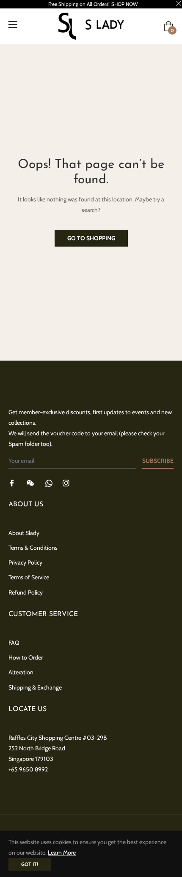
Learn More (62, 852)
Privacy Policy (25, 562)
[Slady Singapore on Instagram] (66, 482)
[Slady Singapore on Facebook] (11, 482)
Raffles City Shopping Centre (44, 737)
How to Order (25, 657)
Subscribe (158, 460)
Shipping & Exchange (35, 687)
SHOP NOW (124, 4)
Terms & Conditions (33, 547)
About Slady (23, 533)
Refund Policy (25, 592)
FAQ (13, 642)
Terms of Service (28, 577)
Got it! (29, 864)
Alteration (20, 672)
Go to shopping (91, 238)
